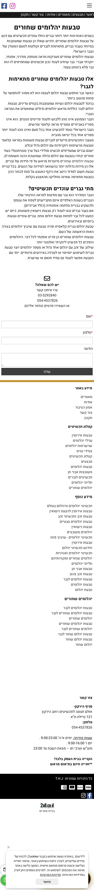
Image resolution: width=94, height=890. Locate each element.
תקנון (25, 14)
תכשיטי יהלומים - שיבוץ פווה (71, 537)
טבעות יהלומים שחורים (47, 27)
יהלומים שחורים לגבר (76, 629)
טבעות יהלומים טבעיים (76, 521)
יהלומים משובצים (79, 532)
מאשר (47, 881)
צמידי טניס (84, 451)
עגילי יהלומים (82, 440)
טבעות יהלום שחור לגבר (75, 634)
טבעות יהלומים (81, 466)
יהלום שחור (83, 644)
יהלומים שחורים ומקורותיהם (71, 558)
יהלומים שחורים (80, 487)
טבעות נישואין (81, 527)
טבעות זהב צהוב (81, 574)
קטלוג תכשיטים (80, 456)
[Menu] (89, 6)
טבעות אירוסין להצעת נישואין (70, 511)
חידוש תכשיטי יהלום (77, 548)
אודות (51, 14)
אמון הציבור (83, 407)
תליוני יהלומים (81, 482)
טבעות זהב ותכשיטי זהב (75, 516)
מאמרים (64, 14)
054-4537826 (47, 300)
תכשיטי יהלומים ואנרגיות (74, 553)
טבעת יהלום (83, 589)
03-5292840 (47, 295)
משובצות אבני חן (80, 472)
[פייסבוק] (4, 6)
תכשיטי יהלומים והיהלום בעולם (69, 506)
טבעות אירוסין (82, 435)
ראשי (90, 14)
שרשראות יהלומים (78, 445)
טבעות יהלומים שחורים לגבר (71, 613)
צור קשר (37, 14)
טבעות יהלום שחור (78, 639)
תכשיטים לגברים (80, 477)
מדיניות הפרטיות (50, 875)
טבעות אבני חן (82, 568)
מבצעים (78, 14)
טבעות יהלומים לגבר (77, 608)
